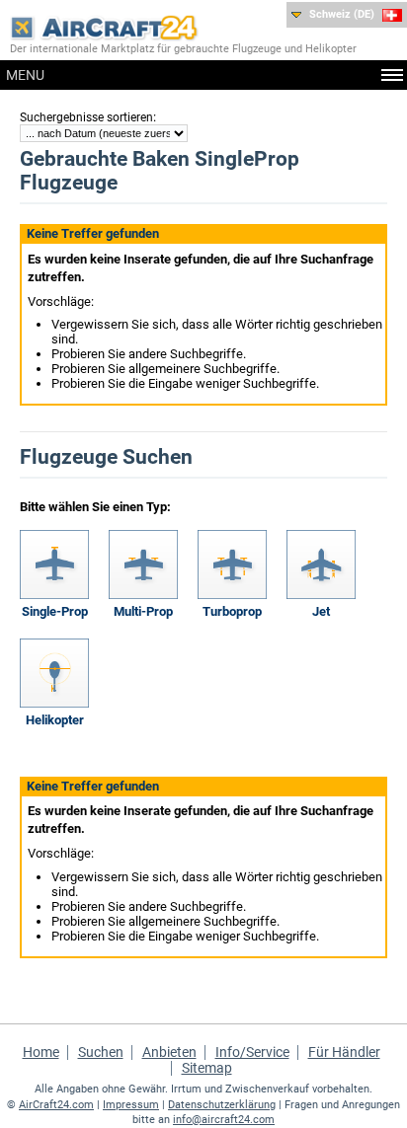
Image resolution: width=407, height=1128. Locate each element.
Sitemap (207, 1068)
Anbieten (169, 1052)
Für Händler (344, 1052)
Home (41, 1052)
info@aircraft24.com (224, 1119)
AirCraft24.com (56, 1104)
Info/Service (252, 1052)
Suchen (100, 1052)
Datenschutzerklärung (222, 1104)
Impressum (131, 1104)
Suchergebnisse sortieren (86, 117)
